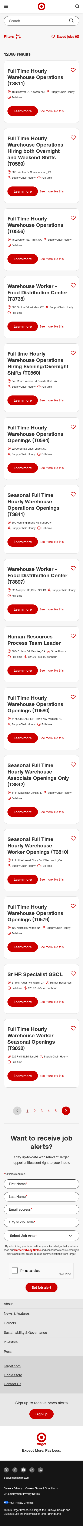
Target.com (12, 1366)
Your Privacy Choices (21, 1502)
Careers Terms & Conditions (41, 1488)
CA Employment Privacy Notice (22, 1493)
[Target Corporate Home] (41, 6)
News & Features (17, 1313)
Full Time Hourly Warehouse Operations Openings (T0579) (35, 913)
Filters (9, 36)
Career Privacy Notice (27, 1250)
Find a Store (13, 1375)
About (8, 1304)
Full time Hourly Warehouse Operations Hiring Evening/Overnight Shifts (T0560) (37, 363)
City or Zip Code (22, 1222)
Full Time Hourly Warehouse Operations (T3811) (35, 77)
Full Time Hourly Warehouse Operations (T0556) (35, 224)
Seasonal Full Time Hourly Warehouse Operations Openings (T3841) (33, 504)
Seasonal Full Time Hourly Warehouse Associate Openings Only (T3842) (38, 775)
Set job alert (41, 1287)
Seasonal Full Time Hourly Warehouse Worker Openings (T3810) (37, 845)
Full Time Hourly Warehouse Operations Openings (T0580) (35, 704)
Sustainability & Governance (25, 1332)
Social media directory (16, 1477)
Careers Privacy (13, 1488)
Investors (11, 1342)
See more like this (52, 111)
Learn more (23, 111)
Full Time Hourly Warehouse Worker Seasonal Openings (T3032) (31, 1038)
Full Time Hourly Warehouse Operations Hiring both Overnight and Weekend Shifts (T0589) (35, 151)
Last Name (18, 1196)
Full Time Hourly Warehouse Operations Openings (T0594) (35, 433)
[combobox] (41, 20)
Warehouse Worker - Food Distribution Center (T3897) (37, 575)
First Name (18, 1184)
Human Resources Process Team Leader (34, 639)
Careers (10, 1323)
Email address (20, 1209)
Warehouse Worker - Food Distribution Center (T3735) (37, 292)
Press (8, 1352)
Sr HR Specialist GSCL (35, 974)
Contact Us (12, 1384)
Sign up (41, 1414)
